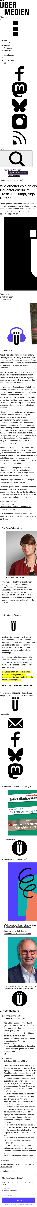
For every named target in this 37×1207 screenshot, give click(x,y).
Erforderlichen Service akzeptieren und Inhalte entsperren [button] (15, 508)
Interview (7, 931)
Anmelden (17, 170)
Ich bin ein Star (18, 695)
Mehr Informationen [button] (8, 502)
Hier (32, 516)
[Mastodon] (15, 778)
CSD (6, 58)
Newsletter (8, 48)
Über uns (8, 43)
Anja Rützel (14, 693)
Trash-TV (28, 595)
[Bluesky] (15, 762)
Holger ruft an (5, 695)
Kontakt (7, 45)
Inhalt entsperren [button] (7, 504)
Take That (20, 595)
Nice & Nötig (9, 60)
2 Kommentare (6, 300)
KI (5, 63)
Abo (5, 40)
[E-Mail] (15, 730)
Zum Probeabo (14, 176)
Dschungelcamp (25, 693)
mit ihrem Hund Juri (27, 600)
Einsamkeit (10, 595)
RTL (33, 695)
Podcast (7, 51)
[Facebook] (15, 746)
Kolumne (7, 787)
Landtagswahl (9, 55)
